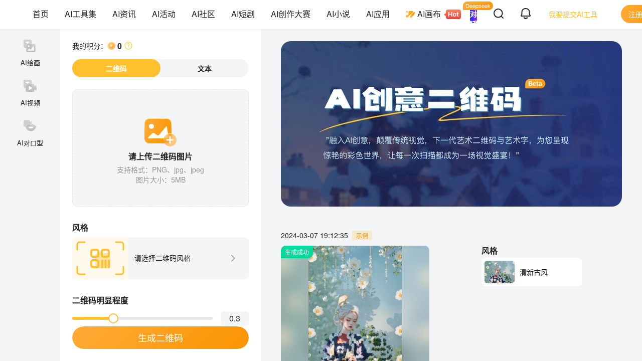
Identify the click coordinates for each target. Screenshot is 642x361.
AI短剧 (243, 14)
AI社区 (203, 14)
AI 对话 (473, 14)
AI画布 (429, 14)
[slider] (113, 318)
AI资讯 (124, 14)
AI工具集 (80, 14)
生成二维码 (160, 337)
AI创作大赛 (290, 14)
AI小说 (338, 14)
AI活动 (164, 14)
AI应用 (378, 14)
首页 (41, 14)
